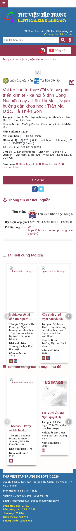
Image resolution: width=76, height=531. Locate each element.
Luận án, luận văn (29, 59)
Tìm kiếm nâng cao (61, 31)
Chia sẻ (38, 180)
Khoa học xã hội (28, 164)
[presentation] (7, 316)
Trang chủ (9, 59)
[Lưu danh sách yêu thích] (71, 82)
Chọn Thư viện (36, 31)
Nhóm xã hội (11, 167)
